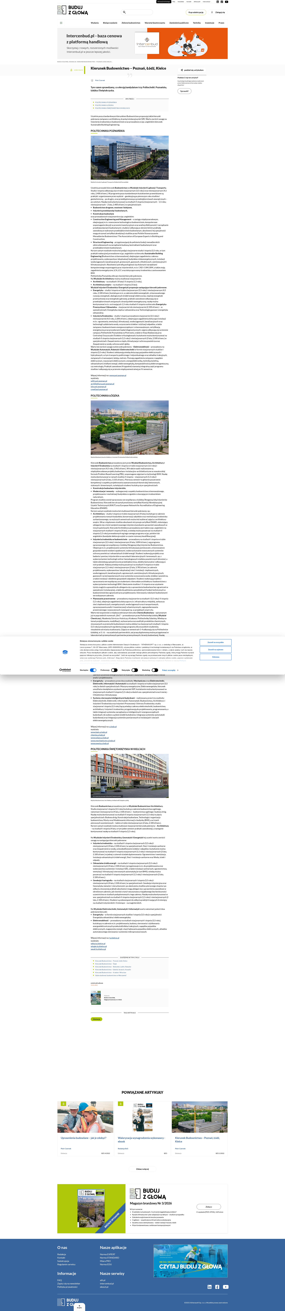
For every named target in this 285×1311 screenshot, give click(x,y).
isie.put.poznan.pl (98, 386)
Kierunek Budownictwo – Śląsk (106, 964)
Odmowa (215, 657)
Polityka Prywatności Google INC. (105, 663)
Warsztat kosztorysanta (155, 23)
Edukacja (72, 62)
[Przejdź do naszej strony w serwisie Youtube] (226, 1)
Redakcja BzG (123, 1149)
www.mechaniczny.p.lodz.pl (103, 740)
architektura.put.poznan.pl (102, 384)
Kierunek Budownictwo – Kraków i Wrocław (110, 972)
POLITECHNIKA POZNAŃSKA (106, 102)
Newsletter (181, 1)
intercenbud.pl (107, 1283)
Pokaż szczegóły (168, 670)
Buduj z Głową (62, 62)
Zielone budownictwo (131, 23)
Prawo (221, 23)
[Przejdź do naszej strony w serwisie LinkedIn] (217, 1)
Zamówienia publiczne (179, 23)
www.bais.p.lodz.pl (99, 732)
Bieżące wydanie (110, 23)
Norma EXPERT (107, 1254)
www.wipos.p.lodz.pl (100, 737)
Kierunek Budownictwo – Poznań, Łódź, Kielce (111, 961)
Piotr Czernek (100, 80)
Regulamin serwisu (66, 1264)
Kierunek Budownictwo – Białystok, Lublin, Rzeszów (113, 967)
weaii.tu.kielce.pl (98, 949)
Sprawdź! (184, 91)
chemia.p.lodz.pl (98, 735)
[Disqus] (130, 1055)
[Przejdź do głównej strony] (72, 10)
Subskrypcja (63, 1261)
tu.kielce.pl (114, 938)
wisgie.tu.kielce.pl (99, 946)
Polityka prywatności (67, 1286)
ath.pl (102, 1280)
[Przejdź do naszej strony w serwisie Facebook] (221, 1)
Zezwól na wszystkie (216, 642)
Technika (197, 23)
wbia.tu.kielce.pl (98, 943)
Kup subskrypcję (196, 12)
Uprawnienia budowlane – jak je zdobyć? (83, 1137)
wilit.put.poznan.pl (99, 381)
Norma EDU (106, 1264)
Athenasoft (197, 1)
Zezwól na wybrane (215, 650)
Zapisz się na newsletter (68, 1283)
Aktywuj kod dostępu (163, 1)
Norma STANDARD (109, 1257)
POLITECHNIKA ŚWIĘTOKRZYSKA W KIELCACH (112, 108)
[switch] (114, 670)
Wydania (95, 23)
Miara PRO (105, 1261)
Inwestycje (209, 23)
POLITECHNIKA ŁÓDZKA (104, 105)
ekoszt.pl (104, 1286)
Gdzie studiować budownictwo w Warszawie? (110, 975)
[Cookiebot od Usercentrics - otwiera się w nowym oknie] (65, 670)
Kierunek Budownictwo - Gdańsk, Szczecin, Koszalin (113, 970)
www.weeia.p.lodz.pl (100, 743)
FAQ (173, 1)
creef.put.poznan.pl (99, 389)
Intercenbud (206, 1)
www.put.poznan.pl (117, 375)
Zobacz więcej (142, 1169)
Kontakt (189, 1)
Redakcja (61, 1254)
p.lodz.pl (113, 726)
